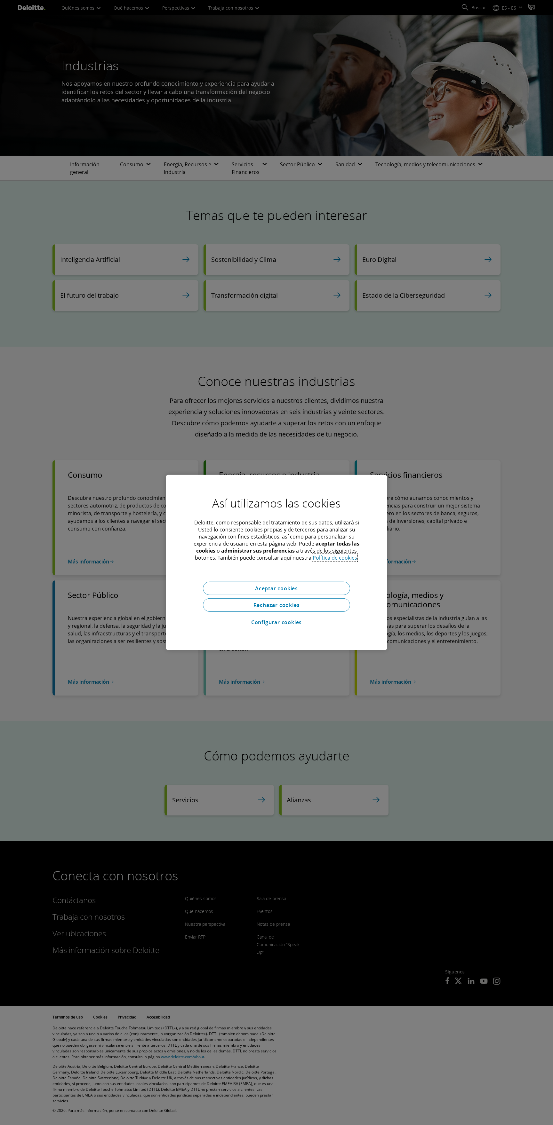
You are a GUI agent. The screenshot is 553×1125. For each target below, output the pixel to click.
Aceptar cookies (276, 588)
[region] (276, 562)
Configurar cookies (276, 622)
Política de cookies (335, 557)
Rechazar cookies (276, 605)
